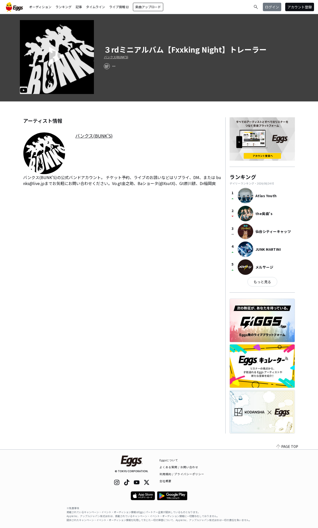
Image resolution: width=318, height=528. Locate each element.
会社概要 (165, 481)
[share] (107, 66)
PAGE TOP (289, 446)
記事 (79, 6)
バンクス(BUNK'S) (116, 57)
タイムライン (95, 6)
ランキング (63, 6)
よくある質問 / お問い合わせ (179, 467)
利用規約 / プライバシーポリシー (181, 474)
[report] (114, 66)
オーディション (40, 6)
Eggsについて (168, 460)
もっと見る (262, 281)
